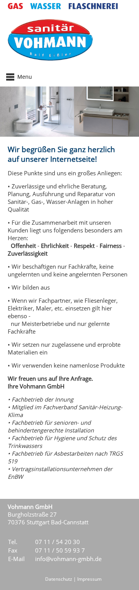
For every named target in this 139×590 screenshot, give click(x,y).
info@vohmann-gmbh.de (68, 559)
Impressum (89, 579)
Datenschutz (58, 579)
